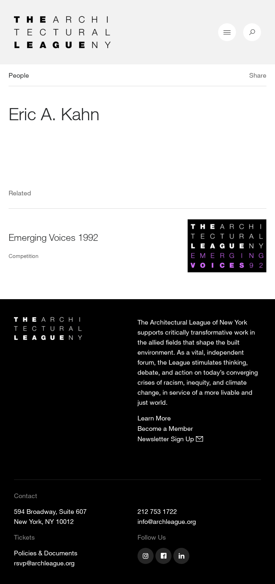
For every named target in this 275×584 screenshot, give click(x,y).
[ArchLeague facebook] (164, 557)
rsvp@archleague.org (44, 563)
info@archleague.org (167, 521)
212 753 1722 (157, 511)
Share (257, 75)
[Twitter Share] (228, 76)
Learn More (154, 418)
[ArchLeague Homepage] (62, 31)
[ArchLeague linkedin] (182, 557)
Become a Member (165, 428)
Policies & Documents (45, 553)
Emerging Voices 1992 (53, 237)
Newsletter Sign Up (167, 439)
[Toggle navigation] (227, 32)
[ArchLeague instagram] (146, 557)
